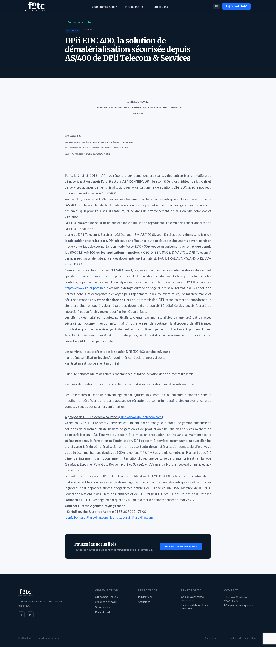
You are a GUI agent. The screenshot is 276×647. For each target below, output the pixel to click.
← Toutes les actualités (79, 22)
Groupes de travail (106, 601)
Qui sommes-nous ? (104, 6)
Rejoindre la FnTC (236, 6)
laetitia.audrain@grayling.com (131, 517)
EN (216, 6)
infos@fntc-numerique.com (239, 605)
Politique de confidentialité (243, 637)
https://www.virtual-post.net (85, 288)
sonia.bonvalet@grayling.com (87, 517)
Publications (160, 6)
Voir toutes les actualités (181, 546)
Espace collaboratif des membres (194, 606)
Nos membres (134, 6)
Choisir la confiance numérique (192, 598)
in (30, 614)
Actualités (144, 601)
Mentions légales (213, 637)
